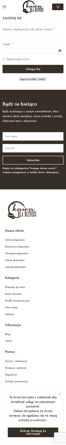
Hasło (8, 44)
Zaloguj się (33, 69)
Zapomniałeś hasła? (33, 79)
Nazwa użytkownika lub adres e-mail (29, 29)
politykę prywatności (32, 420)
